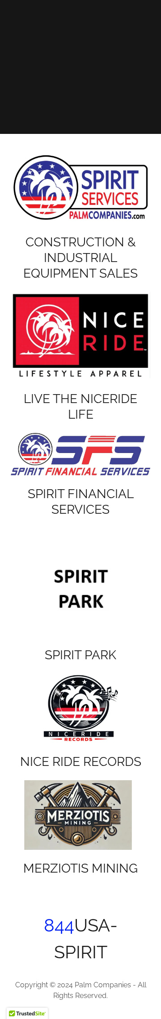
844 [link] (59, 925)
